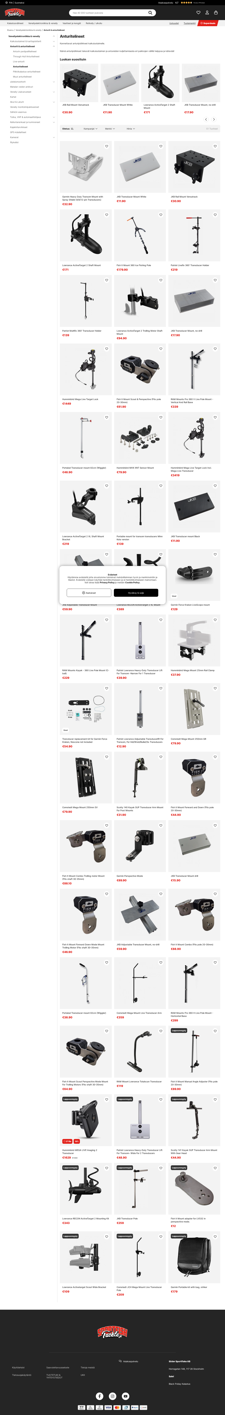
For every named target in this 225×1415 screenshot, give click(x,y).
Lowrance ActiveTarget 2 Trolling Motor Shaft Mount (139, 332)
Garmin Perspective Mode (130, 876)
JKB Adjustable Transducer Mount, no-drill (138, 944)
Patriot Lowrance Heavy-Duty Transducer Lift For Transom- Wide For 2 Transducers (139, 1151)
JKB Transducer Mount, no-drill (200, 104)
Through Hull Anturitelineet (26, 56)
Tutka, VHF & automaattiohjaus (25, 117)
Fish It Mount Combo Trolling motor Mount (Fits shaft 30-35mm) (83, 877)
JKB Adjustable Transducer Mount (79, 604)
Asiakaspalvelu (165, 2)
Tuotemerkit (190, 23)
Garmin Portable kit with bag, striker (189, 1287)
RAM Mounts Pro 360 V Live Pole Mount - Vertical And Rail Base (192, 401)
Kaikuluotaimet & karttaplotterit (25, 41)
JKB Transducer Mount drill (184, 876)
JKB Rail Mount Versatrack (75, 104)
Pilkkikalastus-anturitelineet (26, 71)
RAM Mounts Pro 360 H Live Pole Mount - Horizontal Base (192, 1014)
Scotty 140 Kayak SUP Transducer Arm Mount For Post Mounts (140, 809)
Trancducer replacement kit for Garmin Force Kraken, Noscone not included (84, 740)
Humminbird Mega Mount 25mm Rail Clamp (193, 670)
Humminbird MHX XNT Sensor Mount (135, 467)
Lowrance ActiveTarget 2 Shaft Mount (159, 106)
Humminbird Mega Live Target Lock (80, 399)
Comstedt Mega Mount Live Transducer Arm (139, 1013)
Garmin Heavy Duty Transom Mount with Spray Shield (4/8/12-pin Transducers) (82, 198)
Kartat (13, 97)
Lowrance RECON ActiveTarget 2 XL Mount (138, 604)
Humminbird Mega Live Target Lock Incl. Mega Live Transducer (191, 469)
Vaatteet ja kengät (72, 23)
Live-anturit (18, 61)
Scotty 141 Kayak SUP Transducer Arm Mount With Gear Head (194, 1151)
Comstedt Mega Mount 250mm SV (80, 807)
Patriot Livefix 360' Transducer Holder (190, 265)
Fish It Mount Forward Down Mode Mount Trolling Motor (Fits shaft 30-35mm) (83, 946)
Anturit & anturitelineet (54, 30)
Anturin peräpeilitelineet (25, 51)
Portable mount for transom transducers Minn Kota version (140, 538)
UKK (83, 1375)
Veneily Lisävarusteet (20, 91)
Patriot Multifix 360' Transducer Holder (81, 330)
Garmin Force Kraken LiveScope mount (190, 604)
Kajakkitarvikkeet (18, 127)
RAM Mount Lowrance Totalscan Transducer (139, 1081)
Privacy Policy (107, 582)
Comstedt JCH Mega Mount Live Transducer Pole (139, 1288)
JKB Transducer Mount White (118, 104)
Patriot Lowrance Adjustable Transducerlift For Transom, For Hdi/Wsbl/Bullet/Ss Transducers (140, 740)
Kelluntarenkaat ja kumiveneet (25, 122)
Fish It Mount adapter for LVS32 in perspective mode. (188, 1220)
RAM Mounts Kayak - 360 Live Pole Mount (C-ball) (85, 672)
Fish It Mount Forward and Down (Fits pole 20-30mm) (192, 809)
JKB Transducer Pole (127, 1218)
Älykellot (14, 142)
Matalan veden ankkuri (21, 86)
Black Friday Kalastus (179, 1384)
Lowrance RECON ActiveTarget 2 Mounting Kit (85, 1218)
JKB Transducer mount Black (185, 536)
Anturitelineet (20, 66)
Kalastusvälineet (15, 23)
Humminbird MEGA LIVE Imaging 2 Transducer (79, 1151)
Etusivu (10, 30)
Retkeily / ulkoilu (94, 23)
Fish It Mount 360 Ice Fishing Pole (134, 265)
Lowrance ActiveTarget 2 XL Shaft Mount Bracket (83, 538)
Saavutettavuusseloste (57, 1367)
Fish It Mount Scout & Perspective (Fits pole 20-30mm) (139, 401)
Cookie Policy (132, 582)
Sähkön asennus (18, 112)
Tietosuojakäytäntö (21, 1375)
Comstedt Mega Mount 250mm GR (188, 739)
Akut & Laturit (17, 102)
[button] (197, 2)
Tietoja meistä (88, 1367)
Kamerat (14, 137)
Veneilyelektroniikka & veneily (43, 23)
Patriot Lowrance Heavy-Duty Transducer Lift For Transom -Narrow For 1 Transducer (139, 672)
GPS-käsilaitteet (18, 132)
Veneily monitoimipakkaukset (24, 107)
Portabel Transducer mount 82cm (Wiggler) (84, 467)
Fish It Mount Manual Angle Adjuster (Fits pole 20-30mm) (194, 1083)
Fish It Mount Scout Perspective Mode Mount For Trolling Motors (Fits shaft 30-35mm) (85, 1083)
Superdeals (209, 23)
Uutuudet (174, 23)
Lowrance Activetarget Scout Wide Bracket (84, 1287)
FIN (16, 2)
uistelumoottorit (18, 81)
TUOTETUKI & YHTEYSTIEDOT (54, 1376)
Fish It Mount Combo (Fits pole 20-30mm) (192, 944)
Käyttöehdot (18, 1367)
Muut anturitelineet (22, 76)
